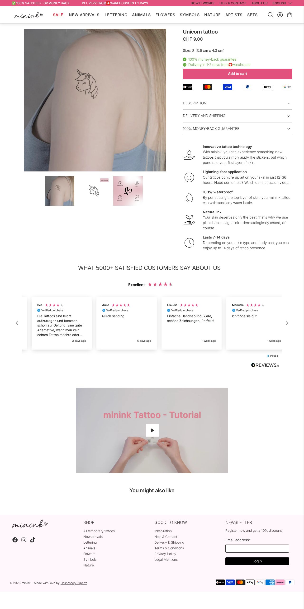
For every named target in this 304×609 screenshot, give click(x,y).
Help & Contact (165, 537)
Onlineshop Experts (74, 583)
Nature (212, 14)
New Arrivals (84, 14)
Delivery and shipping (204, 115)
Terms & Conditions (169, 548)
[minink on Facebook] (15, 541)
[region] (152, 323)
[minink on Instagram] (24, 541)
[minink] (28, 15)
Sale (58, 14)
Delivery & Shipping (169, 542)
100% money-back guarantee (211, 128)
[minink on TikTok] (33, 541)
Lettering (116, 14)
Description (194, 103)
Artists (233, 14)
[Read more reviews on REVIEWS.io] (265, 366)
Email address (238, 540)
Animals (141, 14)
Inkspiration (163, 531)
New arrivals (93, 537)
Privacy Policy (165, 554)
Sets (252, 14)
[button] (17, 323)
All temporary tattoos (99, 531)
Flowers (165, 14)
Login (257, 561)
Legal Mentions (166, 559)
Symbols (190, 14)
